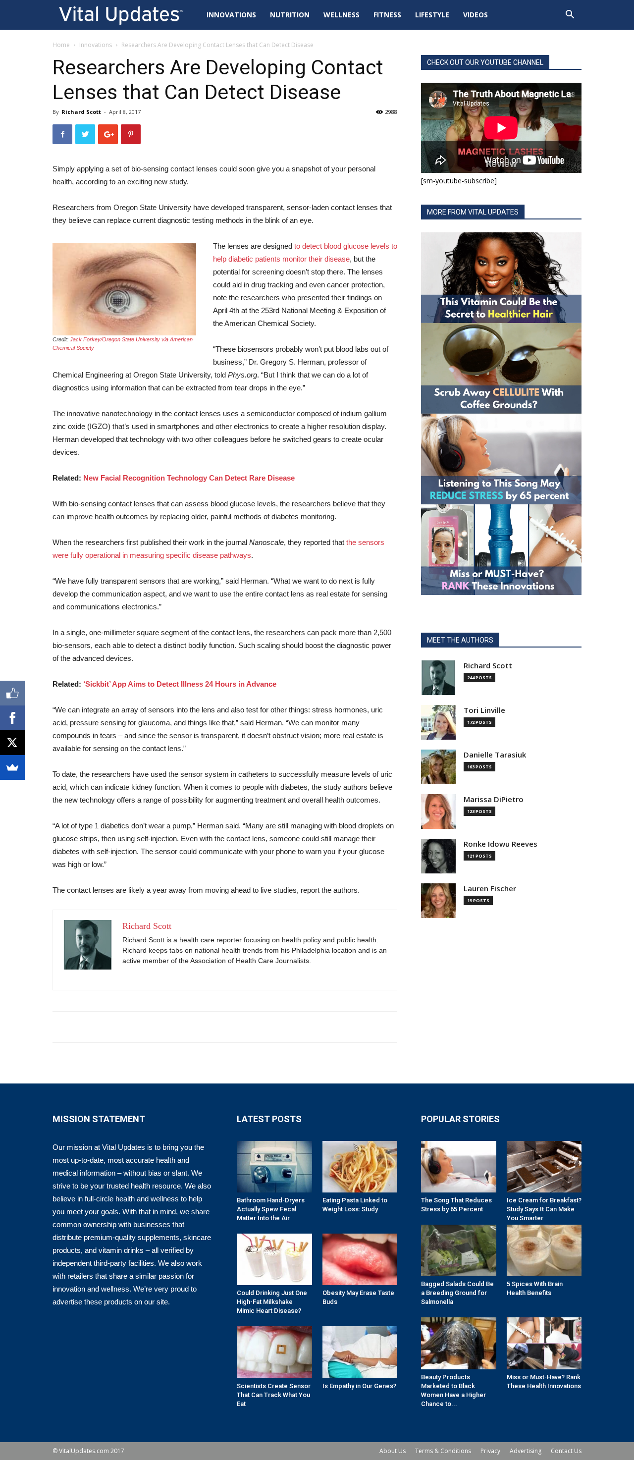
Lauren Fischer (490, 888)
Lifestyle (432, 14)
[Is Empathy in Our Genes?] (360, 1352)
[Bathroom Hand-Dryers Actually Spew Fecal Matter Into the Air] (274, 1166)
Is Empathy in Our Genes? (359, 1386)
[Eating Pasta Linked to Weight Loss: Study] (360, 1166)
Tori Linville (484, 710)
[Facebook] (12, 717)
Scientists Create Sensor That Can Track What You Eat (274, 1394)
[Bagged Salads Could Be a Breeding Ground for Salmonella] (458, 1250)
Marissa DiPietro (494, 799)
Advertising (525, 1451)
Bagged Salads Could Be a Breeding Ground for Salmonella (457, 1292)
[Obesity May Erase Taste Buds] (360, 1259)
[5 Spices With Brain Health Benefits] (544, 1250)
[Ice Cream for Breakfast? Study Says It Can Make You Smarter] (544, 1166)
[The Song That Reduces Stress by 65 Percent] (458, 1166)
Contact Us (566, 1451)
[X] (12, 742)
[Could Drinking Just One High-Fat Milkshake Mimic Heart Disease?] (274, 1259)
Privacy (490, 1451)
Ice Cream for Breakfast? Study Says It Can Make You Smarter (544, 1209)
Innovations (231, 14)
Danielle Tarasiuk (495, 754)
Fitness (387, 14)
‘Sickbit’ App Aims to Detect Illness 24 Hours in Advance (179, 684)
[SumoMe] (12, 767)
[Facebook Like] (12, 693)
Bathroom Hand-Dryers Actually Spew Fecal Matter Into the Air (271, 1209)
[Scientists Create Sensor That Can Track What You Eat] (274, 1352)
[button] (569, 15)
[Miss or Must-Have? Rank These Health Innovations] (544, 1343)
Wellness (341, 14)
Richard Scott (81, 111)
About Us (392, 1451)
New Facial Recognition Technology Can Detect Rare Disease (189, 478)
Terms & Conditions (443, 1451)
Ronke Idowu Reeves (500, 844)
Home (61, 45)
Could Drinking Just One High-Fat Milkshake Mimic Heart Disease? (272, 1301)
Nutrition (290, 14)
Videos (475, 14)
